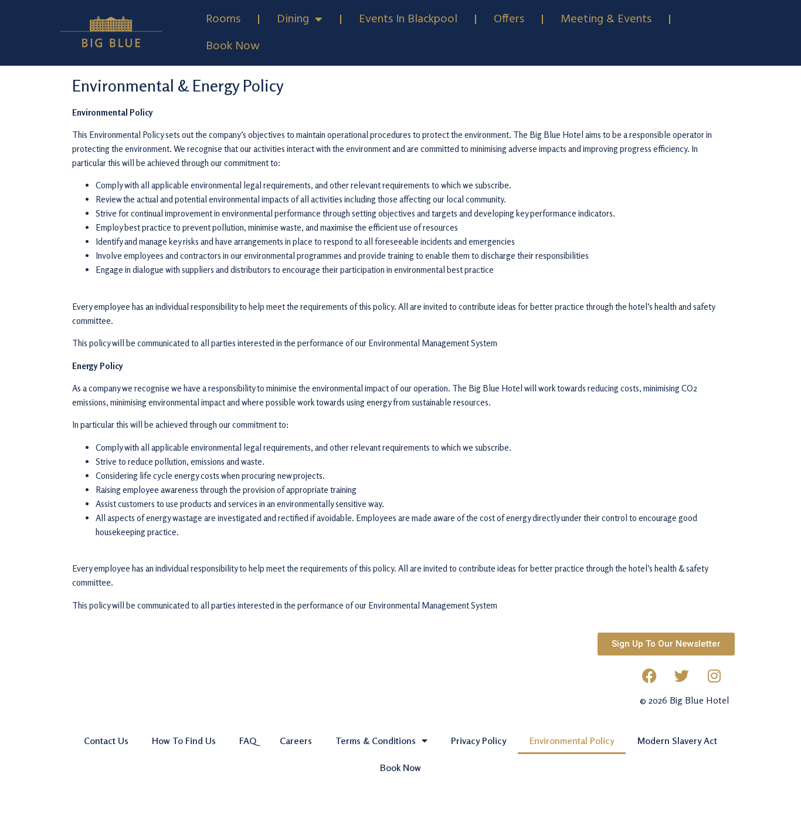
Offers (509, 19)
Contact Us (106, 740)
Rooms (223, 19)
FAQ (247, 740)
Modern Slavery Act (677, 740)
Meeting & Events (606, 19)
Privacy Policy (478, 740)
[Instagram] (714, 676)
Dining (293, 19)
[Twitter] (682, 676)
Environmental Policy (572, 740)
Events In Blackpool (408, 19)
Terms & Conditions (375, 740)
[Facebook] (649, 676)
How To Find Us (184, 740)
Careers (296, 740)
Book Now (233, 46)
